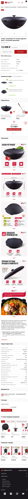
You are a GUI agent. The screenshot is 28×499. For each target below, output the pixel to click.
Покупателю (4, 476)
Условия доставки (6, 483)
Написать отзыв (7, 410)
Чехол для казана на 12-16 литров (5, 434)
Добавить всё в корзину (14, 129)
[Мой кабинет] (22, 2)
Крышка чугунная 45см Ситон (16, 80)
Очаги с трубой (10, 421)
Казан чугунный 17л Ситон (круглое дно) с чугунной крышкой (6, 116)
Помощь (4, 479)
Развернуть (4, 339)
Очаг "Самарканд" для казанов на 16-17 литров (15, 435)
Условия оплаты (5, 481)
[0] (25, 2)
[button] (12, 133)
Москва (9, 55)
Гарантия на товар (6, 484)
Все (3, 421)
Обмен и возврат (6, 486)
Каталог (3, 489)
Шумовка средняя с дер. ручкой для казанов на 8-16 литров (21, 117)
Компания (3, 473)
